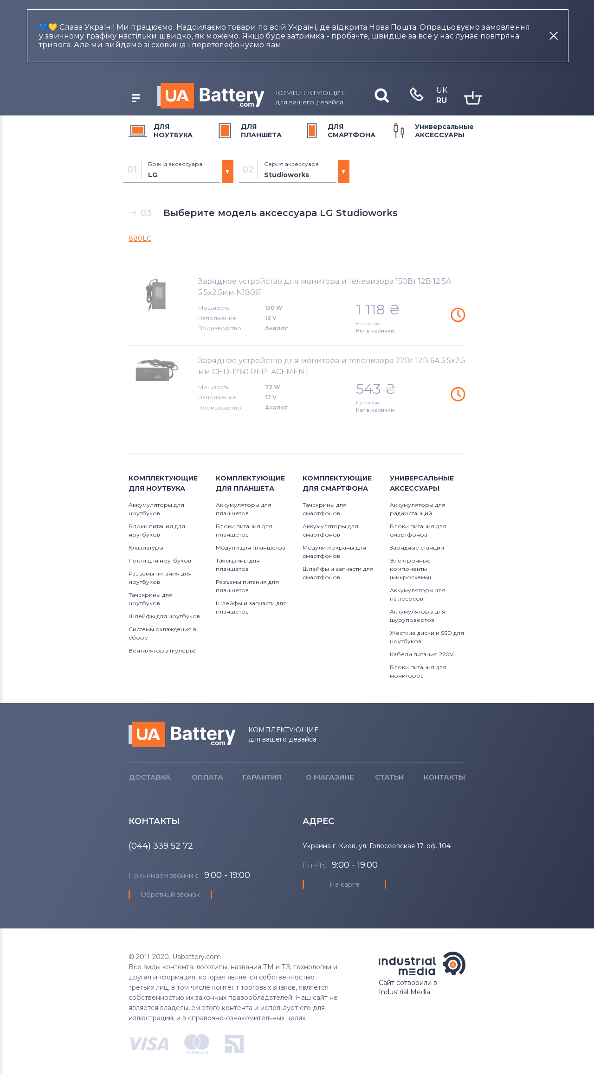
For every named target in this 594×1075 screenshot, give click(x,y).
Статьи (389, 777)
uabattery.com (182, 734)
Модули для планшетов (250, 547)
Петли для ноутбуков (160, 560)
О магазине (330, 777)
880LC (140, 238)
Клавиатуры (146, 547)
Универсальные (444, 130)
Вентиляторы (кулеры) (162, 650)
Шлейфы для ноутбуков (164, 616)
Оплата (207, 777)
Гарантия (262, 777)
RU (441, 100)
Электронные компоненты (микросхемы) (410, 569)
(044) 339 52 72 (161, 846)
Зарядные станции (417, 547)
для (173, 130)
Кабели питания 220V (421, 654)
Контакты (444, 777)
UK (441, 90)
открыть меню (135, 98)
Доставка (150, 777)
